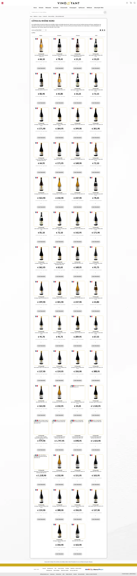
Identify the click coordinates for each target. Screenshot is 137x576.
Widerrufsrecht (69, 574)
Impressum (52, 574)
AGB (63, 574)
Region (40, 35)
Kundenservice (50, 568)
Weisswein (48, 7)
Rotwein (41, 7)
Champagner (72, 7)
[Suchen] (105, 12)
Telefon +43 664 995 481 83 (91, 574)
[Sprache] (2, 3)
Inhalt (96, 35)
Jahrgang (78, 35)
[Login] (127, 3)
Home (35, 7)
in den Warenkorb (41, 68)
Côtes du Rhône (51, 16)
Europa (40, 16)
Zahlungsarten (49, 570)
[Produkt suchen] (135, 3)
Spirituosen (82, 7)
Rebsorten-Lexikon (64, 570)
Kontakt (75, 574)
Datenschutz (58, 574)
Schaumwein (63, 7)
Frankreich (45, 16)
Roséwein (55, 7)
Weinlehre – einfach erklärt (75, 568)
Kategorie (59, 35)
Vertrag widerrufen (74, 570)
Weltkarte (89, 7)
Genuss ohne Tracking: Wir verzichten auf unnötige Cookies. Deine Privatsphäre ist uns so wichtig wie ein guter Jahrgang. (68, 561)
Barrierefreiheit (81, 574)
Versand (44, 568)
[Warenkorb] (131, 3)
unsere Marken (61, 568)
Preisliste (67, 568)
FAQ (55, 568)
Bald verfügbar (57, 570)
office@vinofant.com (44, 574)
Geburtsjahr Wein (98, 7)
